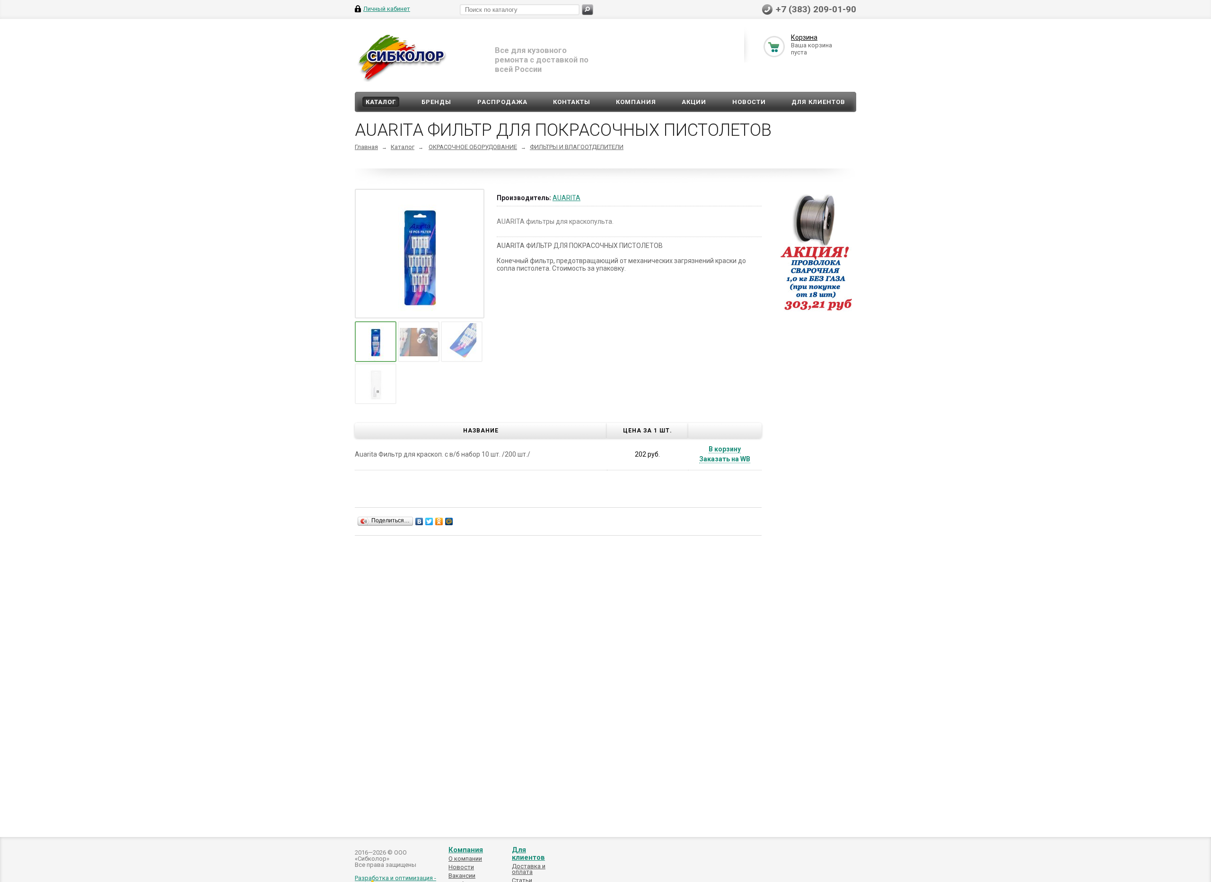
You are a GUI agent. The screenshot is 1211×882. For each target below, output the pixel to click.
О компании (465, 858)
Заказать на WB (724, 459)
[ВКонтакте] (419, 521)
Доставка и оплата (528, 869)
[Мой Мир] (449, 521)
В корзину (725, 449)
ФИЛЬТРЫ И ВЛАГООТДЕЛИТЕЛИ (576, 146)
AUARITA (566, 198)
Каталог (381, 102)
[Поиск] (587, 9)
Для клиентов (818, 102)
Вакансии (461, 875)
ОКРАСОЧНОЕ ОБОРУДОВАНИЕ (473, 146)
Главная (366, 146)
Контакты (571, 102)
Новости (749, 102)
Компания (636, 102)
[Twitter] (429, 521)
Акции (694, 102)
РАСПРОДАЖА (502, 102)
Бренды (436, 102)
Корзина (804, 37)
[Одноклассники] (439, 521)
